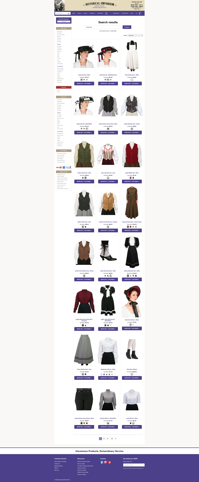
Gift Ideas (59, 39)
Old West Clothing (60, 176)
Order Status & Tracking (60, 461)
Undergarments (60, 133)
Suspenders (59, 71)
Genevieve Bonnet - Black (132, 319)
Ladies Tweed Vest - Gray (84, 221)
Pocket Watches (60, 70)
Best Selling (59, 33)
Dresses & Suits (60, 118)
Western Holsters (60, 68)
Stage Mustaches (60, 78)
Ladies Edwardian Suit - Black (132, 270)
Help (132, 13)
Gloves (58, 75)
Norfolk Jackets (60, 186)
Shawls (58, 140)
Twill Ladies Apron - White (132, 74)
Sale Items (59, 41)
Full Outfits (59, 48)
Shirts (58, 56)
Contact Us (57, 463)
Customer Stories (81, 468)
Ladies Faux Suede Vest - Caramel (108, 221)
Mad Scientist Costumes (61, 183)
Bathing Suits (59, 80)
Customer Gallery (81, 474)
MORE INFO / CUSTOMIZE (84, 83)
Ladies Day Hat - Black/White (84, 123)
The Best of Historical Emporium (85, 466)
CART (140, 12)
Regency (92, 13)
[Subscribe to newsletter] (143, 465)
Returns (56, 468)
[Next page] (115, 438)
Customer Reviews (60, 155)
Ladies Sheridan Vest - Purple (132, 123)
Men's (58, 90)
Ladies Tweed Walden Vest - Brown (84, 270)
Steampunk (125, 13)
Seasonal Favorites (61, 34)
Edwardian (116, 13)
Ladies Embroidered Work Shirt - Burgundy (84, 320)
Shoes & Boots (60, 63)
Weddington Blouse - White (108, 369)
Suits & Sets (59, 49)
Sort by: (125, 35)
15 (112, 438)
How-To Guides (81, 463)
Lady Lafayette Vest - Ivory (108, 172)
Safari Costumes (60, 181)
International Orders (61, 160)
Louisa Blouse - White (132, 418)
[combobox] (103, 27)
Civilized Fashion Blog (82, 472)
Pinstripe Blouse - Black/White (108, 418)
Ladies (79, 13)
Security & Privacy (60, 157)
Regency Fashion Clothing (62, 179)
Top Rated (59, 38)
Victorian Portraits (81, 470)
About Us (56, 470)
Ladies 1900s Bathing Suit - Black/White (108, 320)
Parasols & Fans (60, 142)
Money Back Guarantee (61, 153)
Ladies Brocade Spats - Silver (108, 270)
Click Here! (64, 21)
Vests (58, 54)
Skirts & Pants (60, 125)
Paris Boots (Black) (132, 369)
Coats (58, 53)
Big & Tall (59, 36)
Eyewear (59, 77)
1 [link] (100, 438)
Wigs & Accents (60, 135)
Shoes (85, 13)
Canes (58, 73)
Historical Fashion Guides (83, 461)
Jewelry (58, 136)
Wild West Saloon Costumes (62, 188)
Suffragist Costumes (61, 174)
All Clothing (59, 46)
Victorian (100, 13)
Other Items (59, 82)
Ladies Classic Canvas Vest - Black (108, 123)
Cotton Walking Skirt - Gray (84, 369)
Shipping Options (58, 466)
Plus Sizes (59, 105)
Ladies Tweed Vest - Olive (84, 172)
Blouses (58, 121)
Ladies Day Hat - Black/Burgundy (108, 74)
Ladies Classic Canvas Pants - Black (84, 418)
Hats (58, 60)
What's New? (59, 31)
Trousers (59, 58)
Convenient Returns (61, 162)
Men (73, 13)
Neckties (59, 61)
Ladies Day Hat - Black (84, 74)
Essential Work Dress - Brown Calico (132, 221)
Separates (59, 51)
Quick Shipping (60, 158)
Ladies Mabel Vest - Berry (132, 172)
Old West (106, 13)
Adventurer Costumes (61, 185)
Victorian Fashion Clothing (62, 178)
